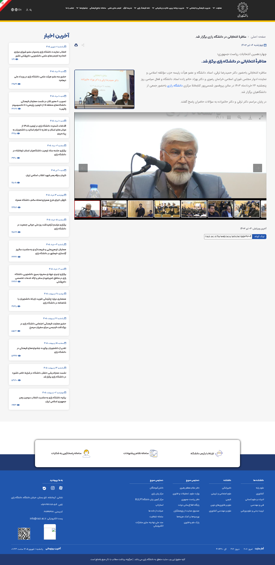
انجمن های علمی (114, 7)
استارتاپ (159, 505)
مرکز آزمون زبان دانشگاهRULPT (149, 499)
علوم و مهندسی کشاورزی (220, 511)
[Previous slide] (83, 168)
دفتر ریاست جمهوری (190, 499)
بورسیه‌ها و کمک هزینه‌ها (188, 517)
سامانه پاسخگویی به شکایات (66, 453)
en (19, 10)
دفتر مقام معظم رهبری (189, 488)
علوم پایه (260, 488)
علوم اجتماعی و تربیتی (221, 494)
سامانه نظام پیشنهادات (136, 453)
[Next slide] (257, 168)
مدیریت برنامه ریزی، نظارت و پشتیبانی (169, 7)
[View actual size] (239, 117)
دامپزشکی (226, 488)
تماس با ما (70, 7)
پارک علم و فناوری (191, 522)
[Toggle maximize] (261, 117)
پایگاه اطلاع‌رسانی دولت (188, 505)
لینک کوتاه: (259, 236)
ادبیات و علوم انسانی (254, 499)
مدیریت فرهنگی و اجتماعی (199, 7)
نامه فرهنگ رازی (143, 7)
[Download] (250, 117)
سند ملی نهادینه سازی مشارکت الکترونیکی (149, 524)
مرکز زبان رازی (157, 494)
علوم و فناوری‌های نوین (221, 505)
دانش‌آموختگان (156, 488)
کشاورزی (260, 494)
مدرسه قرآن (127, 7)
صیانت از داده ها (155, 511)
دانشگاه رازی (175, 85)
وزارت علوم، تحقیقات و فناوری (186, 494)
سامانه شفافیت (156, 517)
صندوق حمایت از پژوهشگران (186, 511)
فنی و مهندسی (257, 505)
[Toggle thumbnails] (228, 117)
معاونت (219, 7)
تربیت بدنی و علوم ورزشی (252, 511)
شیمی (228, 499)
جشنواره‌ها (83, 7)
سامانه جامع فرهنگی (98, 7)
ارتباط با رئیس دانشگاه (202, 453)
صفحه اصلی (258, 37)
